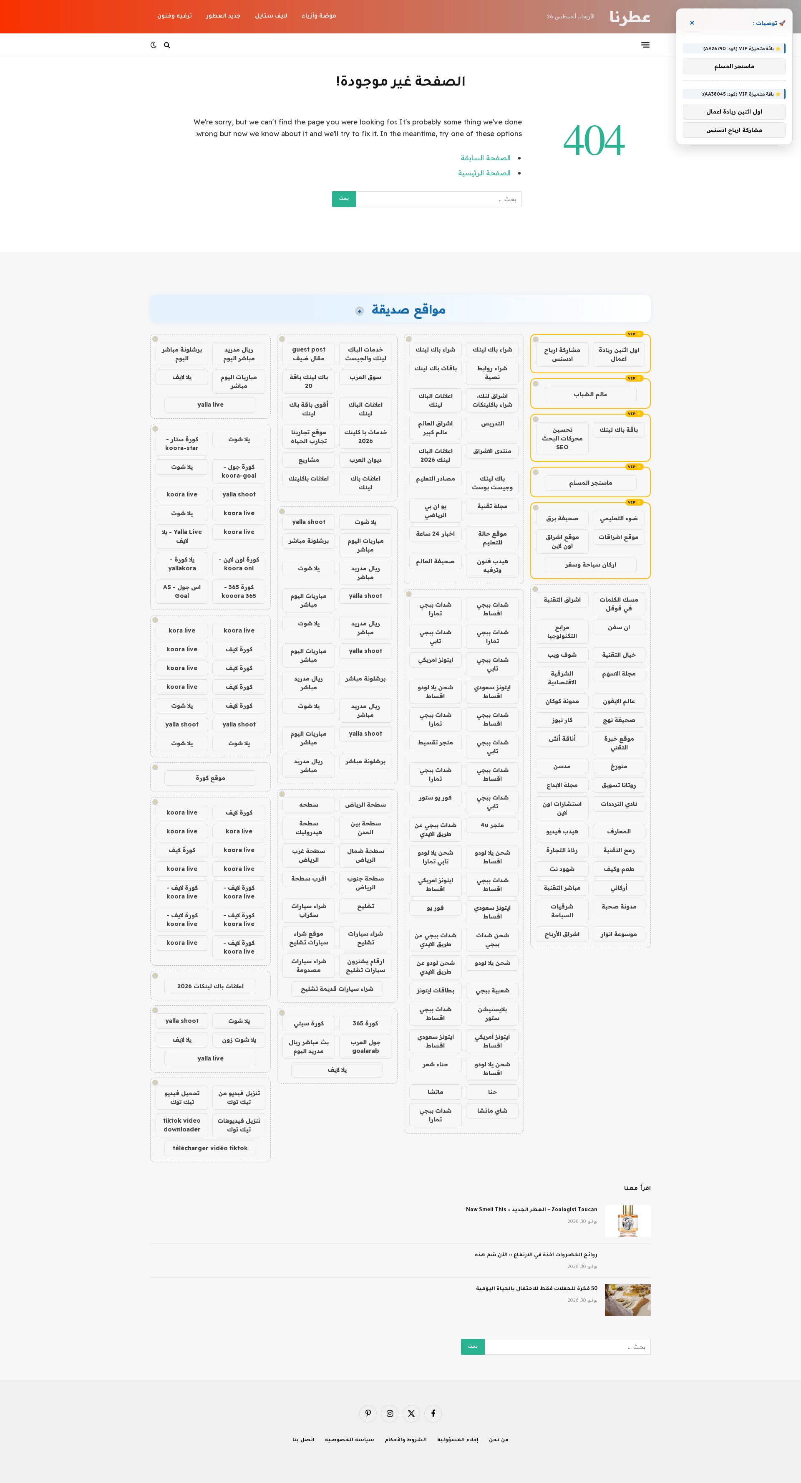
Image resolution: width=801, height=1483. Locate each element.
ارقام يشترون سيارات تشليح (365, 965)
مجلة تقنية (492, 506)
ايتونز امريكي (435, 659)
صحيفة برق (562, 518)
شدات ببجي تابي (435, 636)
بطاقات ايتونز (435, 990)
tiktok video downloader (182, 1125)
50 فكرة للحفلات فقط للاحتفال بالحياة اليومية (536, 1289)
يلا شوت (365, 522)
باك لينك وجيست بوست (492, 483)
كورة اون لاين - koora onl (239, 564)
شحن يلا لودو (492, 963)
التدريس (492, 423)
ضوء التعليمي (619, 518)
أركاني (618, 887)
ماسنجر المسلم (590, 482)
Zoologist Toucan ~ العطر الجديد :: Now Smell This (531, 1210)
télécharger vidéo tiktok (210, 1148)
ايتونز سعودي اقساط (492, 691)
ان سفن (619, 627)
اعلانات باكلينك (308, 478)
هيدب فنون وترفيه (492, 565)
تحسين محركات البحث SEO (562, 438)
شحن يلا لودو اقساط (435, 691)
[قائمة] (645, 45)
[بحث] (167, 44)
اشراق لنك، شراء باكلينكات (492, 400)
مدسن (562, 766)
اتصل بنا (303, 1440)
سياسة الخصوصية (349, 1440)
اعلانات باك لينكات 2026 (210, 986)
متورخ (618, 766)
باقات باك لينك (435, 368)
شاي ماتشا (492, 1110)
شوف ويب (562, 654)
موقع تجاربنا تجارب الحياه (309, 436)
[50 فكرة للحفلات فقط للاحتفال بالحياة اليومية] (628, 1300)
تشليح (365, 906)
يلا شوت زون (239, 1039)
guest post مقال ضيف (308, 354)
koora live (181, 494)
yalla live (210, 404)
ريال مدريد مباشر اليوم (239, 354)
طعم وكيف (619, 869)
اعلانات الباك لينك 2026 (435, 455)
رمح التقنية (619, 850)
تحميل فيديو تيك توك (181, 1097)
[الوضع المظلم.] (154, 44)
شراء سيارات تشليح (365, 938)
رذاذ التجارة (562, 850)
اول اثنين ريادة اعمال (619, 354)
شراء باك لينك (492, 349)
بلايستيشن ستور (492, 1013)
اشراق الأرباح (561, 934)
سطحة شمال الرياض (365, 855)
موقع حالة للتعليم (492, 538)
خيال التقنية (619, 654)
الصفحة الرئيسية (484, 172)
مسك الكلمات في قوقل (618, 604)
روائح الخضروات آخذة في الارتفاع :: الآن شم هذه (536, 1255)
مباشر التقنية (562, 887)
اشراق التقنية (562, 599)
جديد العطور (223, 16)
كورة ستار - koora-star (182, 443)
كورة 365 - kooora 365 (239, 591)
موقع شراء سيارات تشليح (308, 938)
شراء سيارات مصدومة (308, 965)
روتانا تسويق (619, 785)
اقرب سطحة (308, 878)
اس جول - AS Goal (182, 591)
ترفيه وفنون (174, 16)
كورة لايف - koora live (238, 892)
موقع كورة (210, 778)
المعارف (619, 831)
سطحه (308, 804)
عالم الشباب (590, 394)
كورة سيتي (309, 1023)
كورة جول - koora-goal (239, 471)
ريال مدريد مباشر (365, 572)
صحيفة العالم (435, 561)
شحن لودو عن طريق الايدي (435, 967)
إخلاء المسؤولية (458, 1440)
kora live (182, 630)
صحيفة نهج (619, 720)
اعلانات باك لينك (365, 483)
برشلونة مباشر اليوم (182, 354)
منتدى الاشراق (492, 451)
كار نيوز (562, 720)
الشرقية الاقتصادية (562, 678)
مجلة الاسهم (619, 673)
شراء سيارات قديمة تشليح (337, 988)
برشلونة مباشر (309, 540)
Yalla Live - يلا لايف (182, 536)
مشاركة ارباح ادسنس (562, 354)
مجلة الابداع (562, 785)
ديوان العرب (365, 459)
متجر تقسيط (435, 742)
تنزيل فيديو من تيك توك (239, 1097)
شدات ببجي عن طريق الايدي (435, 829)
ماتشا (435, 1092)
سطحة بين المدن (365, 828)
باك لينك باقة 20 (309, 381)
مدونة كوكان (562, 701)
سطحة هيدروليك (308, 828)
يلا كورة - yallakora (182, 564)
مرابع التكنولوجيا (562, 631)
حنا (492, 1092)
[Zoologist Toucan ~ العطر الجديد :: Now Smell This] (628, 1221)
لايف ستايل (271, 16)
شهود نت (561, 869)
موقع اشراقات (619, 537)
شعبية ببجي (492, 990)
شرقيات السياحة (562, 911)
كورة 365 (365, 1023)
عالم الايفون (619, 701)
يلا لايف (337, 1069)
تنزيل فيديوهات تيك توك (238, 1125)
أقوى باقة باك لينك (308, 409)
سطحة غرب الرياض (308, 855)
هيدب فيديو (562, 831)
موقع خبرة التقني (619, 743)
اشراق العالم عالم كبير (435, 428)
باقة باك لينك (618, 429)
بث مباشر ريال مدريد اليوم (309, 1046)
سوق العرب (365, 377)
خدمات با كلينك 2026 (365, 436)
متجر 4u (492, 825)
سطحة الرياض (365, 804)
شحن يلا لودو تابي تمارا (435, 857)
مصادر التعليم (435, 478)
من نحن (499, 1440)
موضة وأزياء (319, 16)
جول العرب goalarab (365, 1046)
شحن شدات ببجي (492, 939)
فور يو (435, 907)
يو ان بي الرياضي (435, 510)
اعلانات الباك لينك (435, 400)
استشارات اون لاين (562, 808)
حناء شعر (435, 1064)
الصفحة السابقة (486, 157)
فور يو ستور (435, 797)
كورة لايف (239, 649)
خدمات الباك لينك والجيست (365, 354)
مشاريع (308, 459)
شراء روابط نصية (492, 372)
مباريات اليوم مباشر (366, 545)
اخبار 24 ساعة (435, 533)
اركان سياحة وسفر (590, 564)
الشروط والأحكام (406, 1440)
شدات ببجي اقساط (492, 609)
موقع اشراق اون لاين (562, 541)
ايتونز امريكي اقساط (435, 884)
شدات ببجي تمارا (435, 609)
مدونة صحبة (619, 906)
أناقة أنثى (562, 738)
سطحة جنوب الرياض (365, 883)
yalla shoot (308, 522)
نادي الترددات (619, 803)
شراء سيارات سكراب (308, 910)
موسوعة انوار (619, 934)
